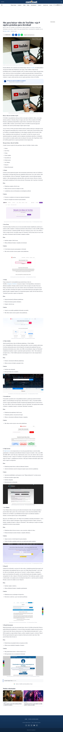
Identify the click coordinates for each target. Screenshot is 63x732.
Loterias (50, 5)
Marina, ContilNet (7, 31)
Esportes (39, 5)
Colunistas (19, 5)
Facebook (15, 283)
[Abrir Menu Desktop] (2, 5)
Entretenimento (33, 5)
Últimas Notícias (13, 5)
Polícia (24, 5)
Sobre (26, 719)
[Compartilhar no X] (19, 35)
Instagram (9, 283)
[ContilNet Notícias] (31, 1)
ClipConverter (7, 451)
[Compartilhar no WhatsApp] (22, 35)
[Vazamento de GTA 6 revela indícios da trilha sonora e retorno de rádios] (33, 695)
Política (28, 5)
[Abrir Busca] (61, 1)
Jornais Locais (45, 5)
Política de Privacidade (33, 719)
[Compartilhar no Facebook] (16, 35)
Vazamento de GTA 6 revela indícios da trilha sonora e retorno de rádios (33, 704)
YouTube (33, 67)
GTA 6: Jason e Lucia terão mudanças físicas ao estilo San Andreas (13, 704)
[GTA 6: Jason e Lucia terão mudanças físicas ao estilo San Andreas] (13, 695)
